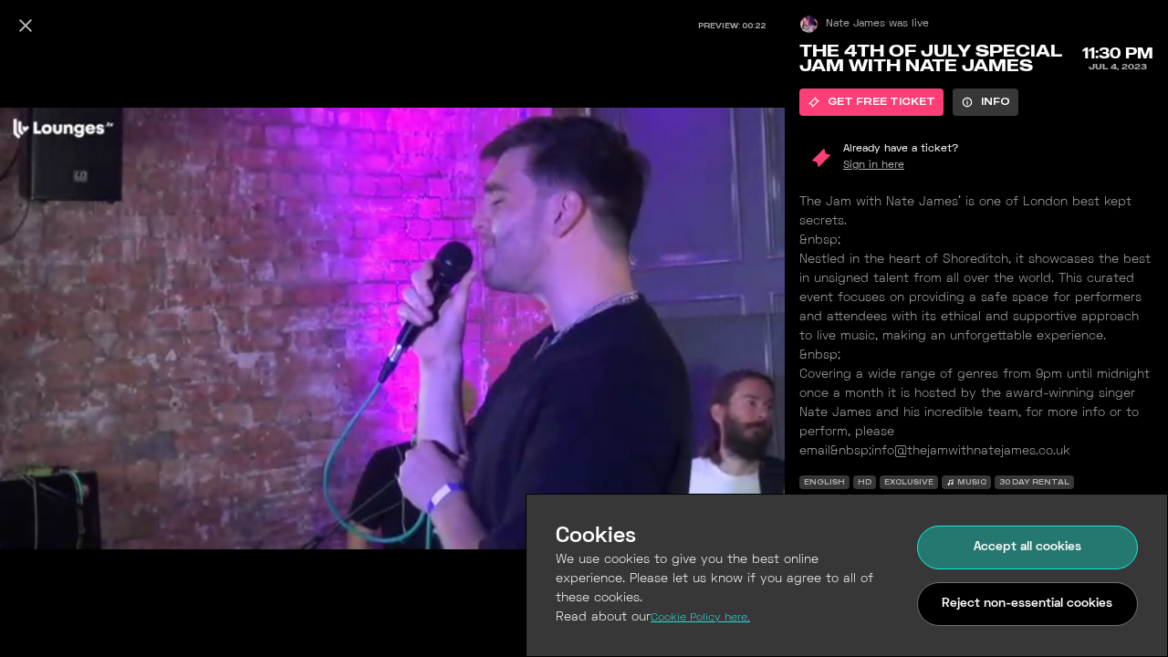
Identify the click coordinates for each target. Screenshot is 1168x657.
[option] (871, 102)
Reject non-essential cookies (1027, 604)
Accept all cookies (1027, 547)
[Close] (25, 25)
